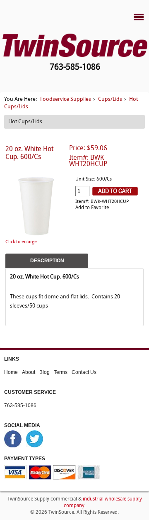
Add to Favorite (92, 207)
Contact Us (84, 372)
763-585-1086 (20, 405)
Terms (60, 372)
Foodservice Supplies (65, 99)
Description (47, 261)
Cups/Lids (110, 99)
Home (11, 372)
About (28, 372)
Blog (44, 372)
